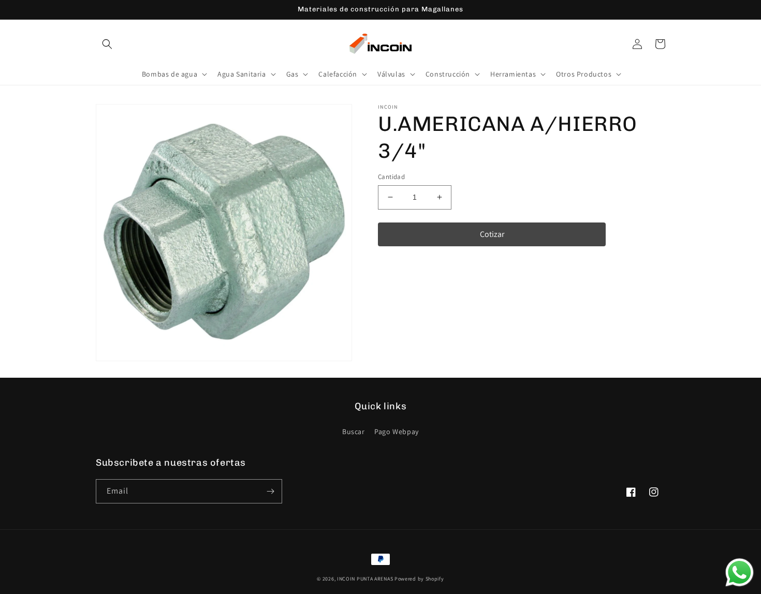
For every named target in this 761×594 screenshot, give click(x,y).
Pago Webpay (396, 431)
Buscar (353, 431)
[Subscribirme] (270, 491)
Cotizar (492, 234)
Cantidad (391, 176)
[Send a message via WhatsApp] (739, 572)
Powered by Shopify (419, 578)
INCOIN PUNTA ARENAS (365, 578)
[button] (107, 44)
